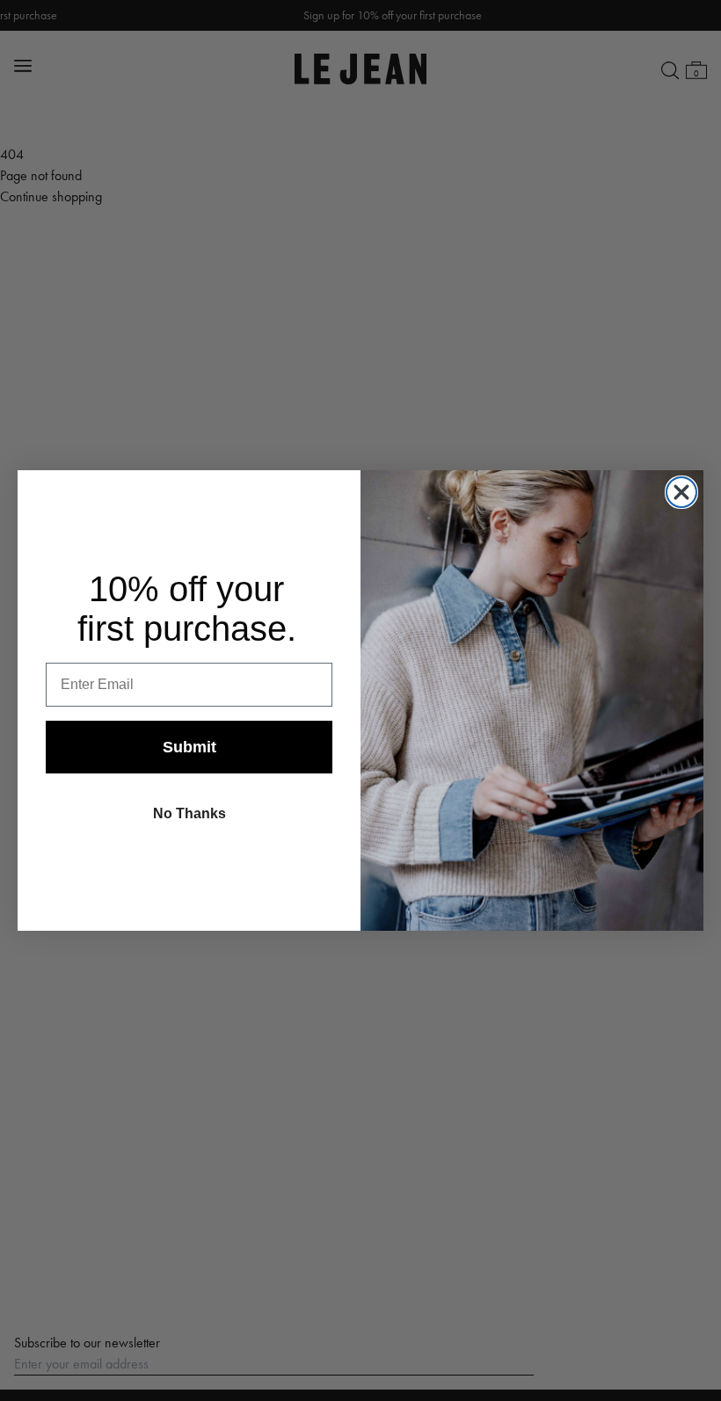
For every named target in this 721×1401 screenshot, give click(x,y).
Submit (189, 747)
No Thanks (189, 813)
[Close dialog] (681, 492)
